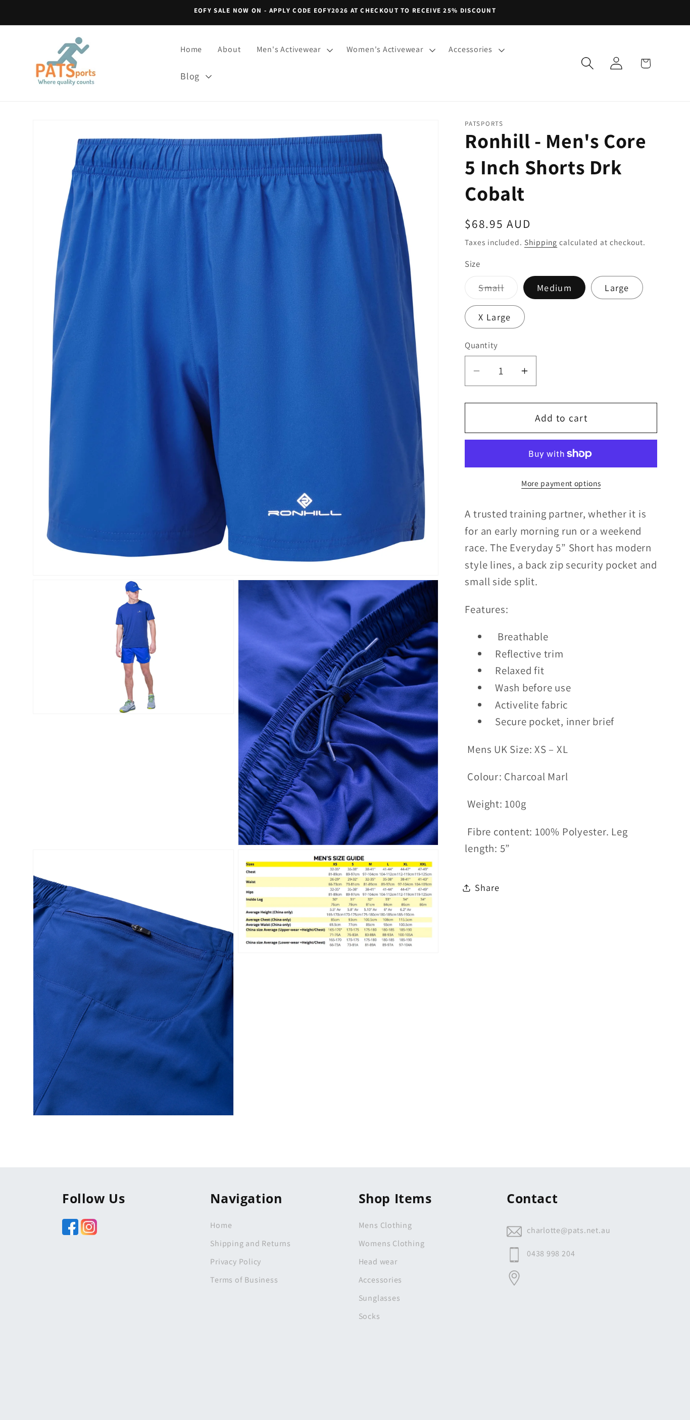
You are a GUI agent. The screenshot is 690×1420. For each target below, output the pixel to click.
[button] (293, 50)
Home (221, 1225)
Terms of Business (244, 1279)
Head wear (378, 1261)
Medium (554, 287)
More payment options (561, 483)
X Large (494, 317)
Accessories (381, 1279)
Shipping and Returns (250, 1243)
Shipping (540, 242)
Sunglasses (380, 1298)
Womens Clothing (392, 1243)
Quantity (481, 345)
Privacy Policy (235, 1261)
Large (617, 287)
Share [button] (487, 887)
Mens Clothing (385, 1225)
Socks (369, 1316)
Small (498, 290)
